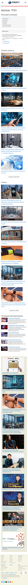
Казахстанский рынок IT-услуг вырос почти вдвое (14, 391)
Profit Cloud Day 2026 (13, 332)
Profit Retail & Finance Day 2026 (16, 325)
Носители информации (7, 24)
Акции (19, 561)
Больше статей (14, 310)
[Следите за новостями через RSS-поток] (12, 582)
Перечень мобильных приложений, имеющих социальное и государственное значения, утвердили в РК (13, 129)
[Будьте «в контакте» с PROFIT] (8, 582)
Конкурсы (20, 559)
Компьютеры (6, 18)
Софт (2, 570)
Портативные (5, 20)
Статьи (11, 555)
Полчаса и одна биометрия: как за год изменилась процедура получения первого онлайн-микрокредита (12, 202)
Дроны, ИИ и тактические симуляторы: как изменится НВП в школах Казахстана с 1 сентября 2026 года (12, 151)
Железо (2, 561)
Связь (2, 557)
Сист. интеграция (4, 567)
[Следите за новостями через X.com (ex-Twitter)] (6, 582)
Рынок (11, 558)
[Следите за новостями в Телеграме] (4, 582)
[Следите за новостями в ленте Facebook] (2, 582)
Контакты (12, 572)
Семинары (20, 558)
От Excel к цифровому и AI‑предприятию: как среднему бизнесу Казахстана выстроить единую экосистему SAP (13, 283)
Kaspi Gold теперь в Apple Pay (10, 373)
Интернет (3, 558)
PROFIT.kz (5, 578)
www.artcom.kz (6, 43)
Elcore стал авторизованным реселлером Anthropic (13, 548)
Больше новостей (14, 177)
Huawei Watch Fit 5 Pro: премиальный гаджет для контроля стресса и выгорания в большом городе (13, 304)
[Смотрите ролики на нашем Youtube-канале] (10, 582)
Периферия (5, 22)
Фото (19, 564)
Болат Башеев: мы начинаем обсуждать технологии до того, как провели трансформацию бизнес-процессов (13, 508)
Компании (3, 564)
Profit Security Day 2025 (14, 347)
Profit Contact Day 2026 (14, 318)
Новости (3, 555)
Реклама (7, 572)
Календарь (20, 555)
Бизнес (2, 559)
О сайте (2, 572)
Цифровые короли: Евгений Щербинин (13, 489)
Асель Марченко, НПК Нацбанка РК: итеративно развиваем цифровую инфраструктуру (12, 470)
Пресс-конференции (22, 568)
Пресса (11, 564)
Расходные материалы (7, 26)
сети (5, 568)
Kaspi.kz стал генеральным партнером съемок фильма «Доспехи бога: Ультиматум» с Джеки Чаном (12, 528)
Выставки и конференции (22, 566)
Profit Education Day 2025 (14, 340)
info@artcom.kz (6, 41)
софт (6, 561)
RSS (16, 572)
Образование (3, 562)
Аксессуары (5, 23)
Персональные (5, 19)
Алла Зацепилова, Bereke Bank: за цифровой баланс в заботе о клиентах (13, 450)
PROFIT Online (12, 574)
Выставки (20, 557)
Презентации (20, 567)
